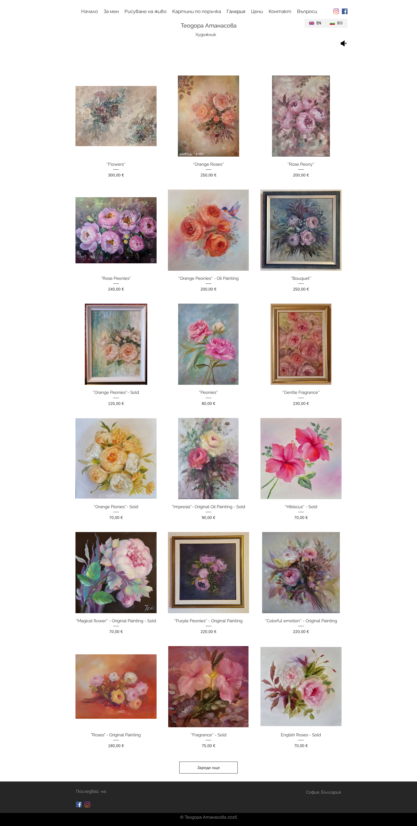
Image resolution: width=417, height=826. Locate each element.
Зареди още (208, 767)
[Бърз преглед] (116, 116)
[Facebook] (345, 11)
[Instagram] (336, 11)
